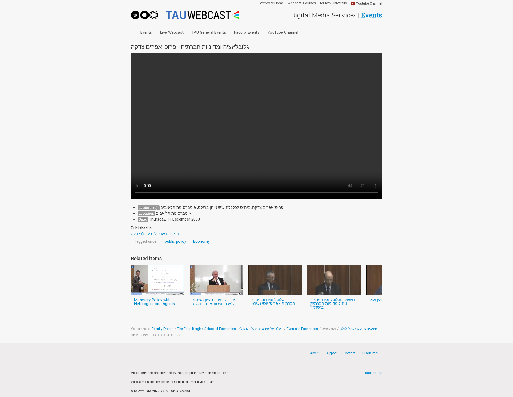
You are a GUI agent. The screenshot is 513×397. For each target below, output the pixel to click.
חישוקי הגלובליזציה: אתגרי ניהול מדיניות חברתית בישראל (332, 303)
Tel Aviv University (333, 3)
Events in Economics (302, 329)
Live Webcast (172, 32)
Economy (201, 241)
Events (146, 32)
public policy (175, 241)
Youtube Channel (369, 3)
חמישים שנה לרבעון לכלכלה (358, 329)
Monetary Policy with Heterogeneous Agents (154, 302)
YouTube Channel (282, 32)
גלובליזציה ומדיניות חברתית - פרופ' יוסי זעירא (273, 301)
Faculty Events (246, 32)
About (314, 353)
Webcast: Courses (301, 3)
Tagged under (146, 241)
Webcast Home (272, 3)
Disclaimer (370, 353)
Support (331, 353)
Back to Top (373, 373)
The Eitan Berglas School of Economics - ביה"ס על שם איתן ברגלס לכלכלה (230, 329)
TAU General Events (209, 32)
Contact (349, 353)
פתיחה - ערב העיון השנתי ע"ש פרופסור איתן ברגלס (214, 302)
